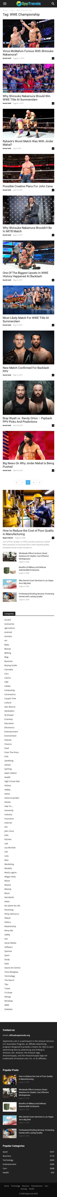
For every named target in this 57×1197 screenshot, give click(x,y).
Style (6, 963)
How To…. (8, 806)
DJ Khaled (8, 715)
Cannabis (8, 669)
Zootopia (8, 1009)
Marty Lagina (10, 872)
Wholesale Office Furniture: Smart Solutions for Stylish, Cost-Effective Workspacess (34, 556)
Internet (8, 822)
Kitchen (7, 839)
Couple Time (10, 698)
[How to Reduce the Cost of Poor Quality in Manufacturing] (28, 508)
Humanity (8, 810)
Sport (6, 955)
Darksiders (9, 711)
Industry (8, 814)
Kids (6, 835)
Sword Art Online (12, 967)
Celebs (7, 686)
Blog (6, 657)
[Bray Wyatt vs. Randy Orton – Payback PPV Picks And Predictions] (28, 398)
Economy (8, 719)
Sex (6, 938)
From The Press (11, 752)
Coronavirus (10, 694)
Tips (6, 984)
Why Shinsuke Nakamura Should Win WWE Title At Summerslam (26, 97)
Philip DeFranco (11, 914)
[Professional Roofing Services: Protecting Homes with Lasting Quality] (10, 597)
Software (8, 947)
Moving (7, 889)
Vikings (7, 996)
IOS (6, 827)
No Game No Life (12, 905)
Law (6, 843)
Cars (6, 673)
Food (6, 748)
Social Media (10, 943)
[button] (4, 3)
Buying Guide (10, 665)
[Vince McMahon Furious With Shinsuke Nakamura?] (28, 33)
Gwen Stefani (10, 773)
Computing (9, 690)
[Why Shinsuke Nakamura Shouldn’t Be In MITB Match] (28, 210)
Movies (7, 885)
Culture (7, 702)
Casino (7, 677)
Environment (10, 735)
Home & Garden (11, 798)
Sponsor (8, 951)
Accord (7, 619)
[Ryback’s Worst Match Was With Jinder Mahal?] (28, 123)
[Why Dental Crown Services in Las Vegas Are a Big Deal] (10, 584)
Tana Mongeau (11, 972)
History (7, 785)
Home (5, 10)
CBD (6, 682)
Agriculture (9, 628)
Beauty (7, 648)
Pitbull (7, 918)
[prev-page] (16, 482)
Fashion (8, 740)
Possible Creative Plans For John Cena (28, 186)
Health (7, 777)
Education (9, 723)
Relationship (10, 926)
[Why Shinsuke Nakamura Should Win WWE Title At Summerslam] (28, 78)
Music (7, 893)
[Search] (53, 3)
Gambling (8, 760)
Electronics (9, 727)
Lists (6, 856)
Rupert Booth (8, 538)
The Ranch (9, 980)
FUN (6, 756)
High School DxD (12, 781)
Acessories (9, 624)
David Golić (7, 58)
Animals (8, 636)
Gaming (8, 769)
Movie (7, 880)
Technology (9, 976)
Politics (7, 922)
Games (7, 764)
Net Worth (9, 897)
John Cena (9, 831)
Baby (6, 644)
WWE (6, 1005)
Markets (8, 868)
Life (6, 851)
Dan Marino (9, 706)
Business (8, 661)
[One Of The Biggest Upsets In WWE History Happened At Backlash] (28, 255)
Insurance (9, 818)
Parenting (8, 909)
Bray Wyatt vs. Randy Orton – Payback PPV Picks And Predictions (27, 420)
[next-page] (39, 482)
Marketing (9, 864)
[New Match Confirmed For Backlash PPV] (28, 347)
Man (6, 860)
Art (5, 640)
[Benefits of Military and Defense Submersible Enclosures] (10, 570)
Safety (7, 934)
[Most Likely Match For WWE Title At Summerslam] (28, 300)
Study (7, 959)
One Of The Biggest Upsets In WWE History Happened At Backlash (25, 274)
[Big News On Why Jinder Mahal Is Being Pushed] (28, 445)
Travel (7, 988)
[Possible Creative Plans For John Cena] (28, 168)
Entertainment (11, 731)
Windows (8, 1001)
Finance (8, 744)
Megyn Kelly (10, 876)
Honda (7, 802)
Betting (7, 653)
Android (8, 632)
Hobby (7, 789)
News (7, 901)
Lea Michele (9, 847)
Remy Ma (8, 930)
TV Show (8, 992)
